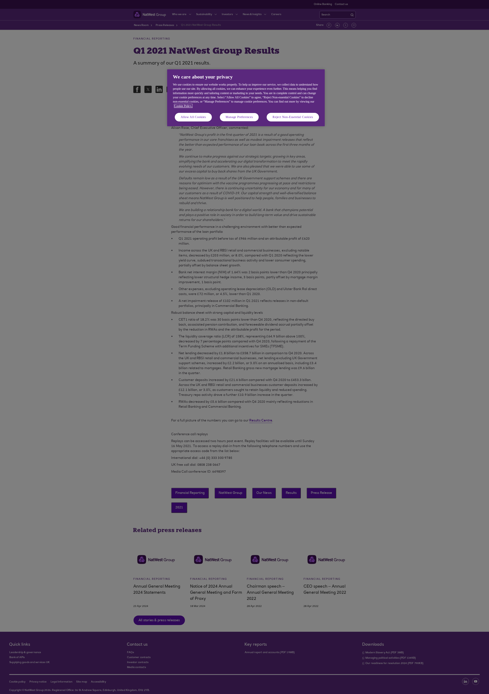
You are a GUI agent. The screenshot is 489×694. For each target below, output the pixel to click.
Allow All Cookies (193, 117)
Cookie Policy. (183, 106)
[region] (246, 97)
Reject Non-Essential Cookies (293, 117)
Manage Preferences (239, 117)
